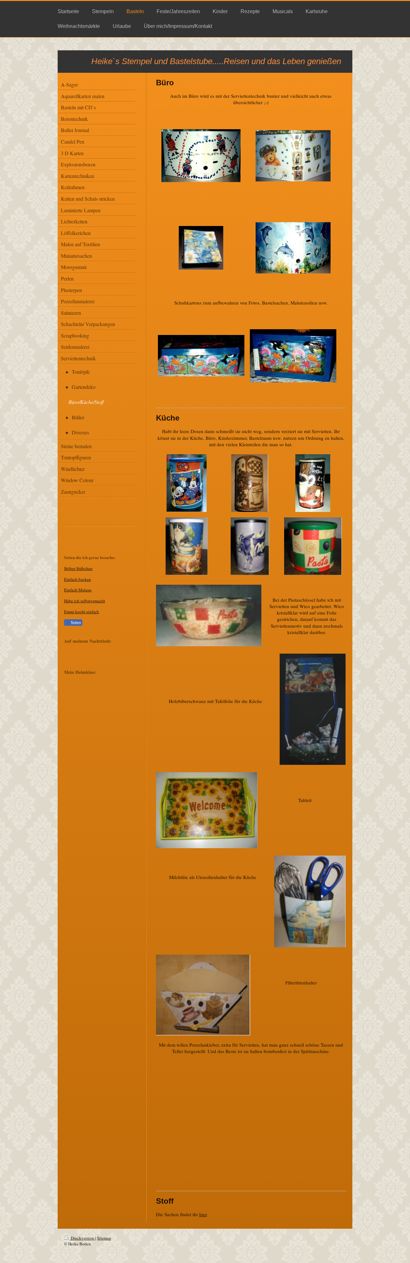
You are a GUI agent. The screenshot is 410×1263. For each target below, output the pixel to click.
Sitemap (104, 1238)
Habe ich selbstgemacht (84, 601)
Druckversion (82, 1238)
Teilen (75, 623)
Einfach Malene (78, 590)
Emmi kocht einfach (81, 612)
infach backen (79, 579)
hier (203, 1214)
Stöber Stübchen (78, 568)
